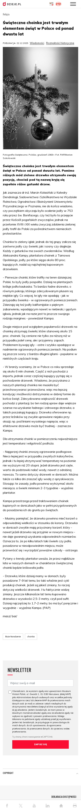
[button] (77, 774)
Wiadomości (37, 43)
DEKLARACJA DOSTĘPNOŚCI (63, 797)
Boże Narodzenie (13, 636)
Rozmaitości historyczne (60, 43)
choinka (31, 636)
